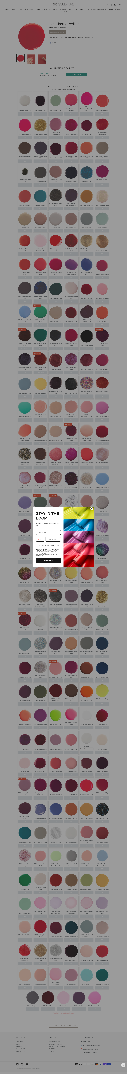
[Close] (92, 509)
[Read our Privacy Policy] (60, 548)
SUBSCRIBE (48, 560)
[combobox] (40, 539)
